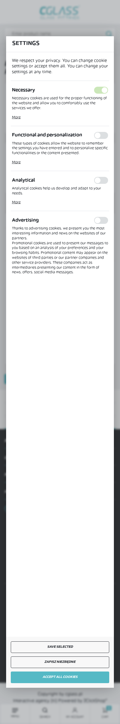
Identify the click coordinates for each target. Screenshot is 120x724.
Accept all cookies (60, 677)
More (16, 117)
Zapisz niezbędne (59, 662)
